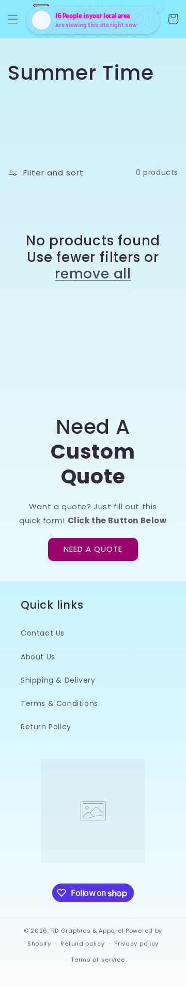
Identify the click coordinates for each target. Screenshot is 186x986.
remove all (93, 274)
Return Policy (46, 727)
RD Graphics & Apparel (87, 930)
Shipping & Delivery (58, 680)
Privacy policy (136, 943)
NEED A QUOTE (93, 548)
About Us (38, 657)
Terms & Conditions (59, 703)
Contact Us (43, 633)
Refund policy (82, 943)
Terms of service (98, 959)
